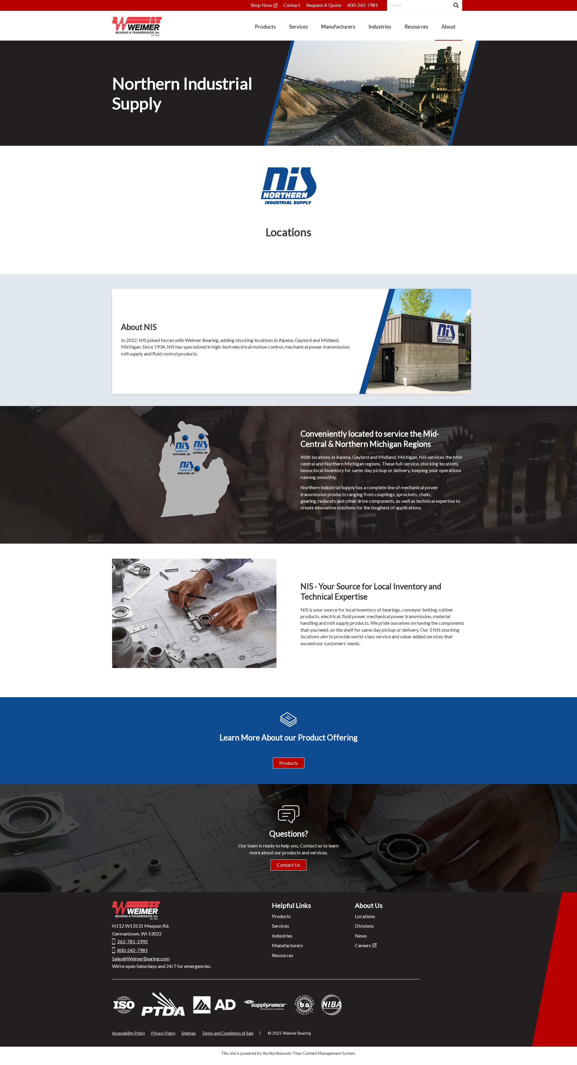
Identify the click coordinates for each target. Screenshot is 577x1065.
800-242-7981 (362, 5)
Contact (291, 5)
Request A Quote (323, 5)
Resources (282, 955)
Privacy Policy (163, 1033)
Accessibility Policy (128, 1033)
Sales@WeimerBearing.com (140, 958)
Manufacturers (287, 945)
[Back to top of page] (564, 1051)
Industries (282, 935)
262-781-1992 (132, 941)
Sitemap (189, 1033)
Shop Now (261, 5)
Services (280, 926)
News (361, 935)
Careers (363, 945)
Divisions (364, 926)
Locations (365, 916)
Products (288, 763)
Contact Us (288, 865)
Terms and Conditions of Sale (227, 1033)
